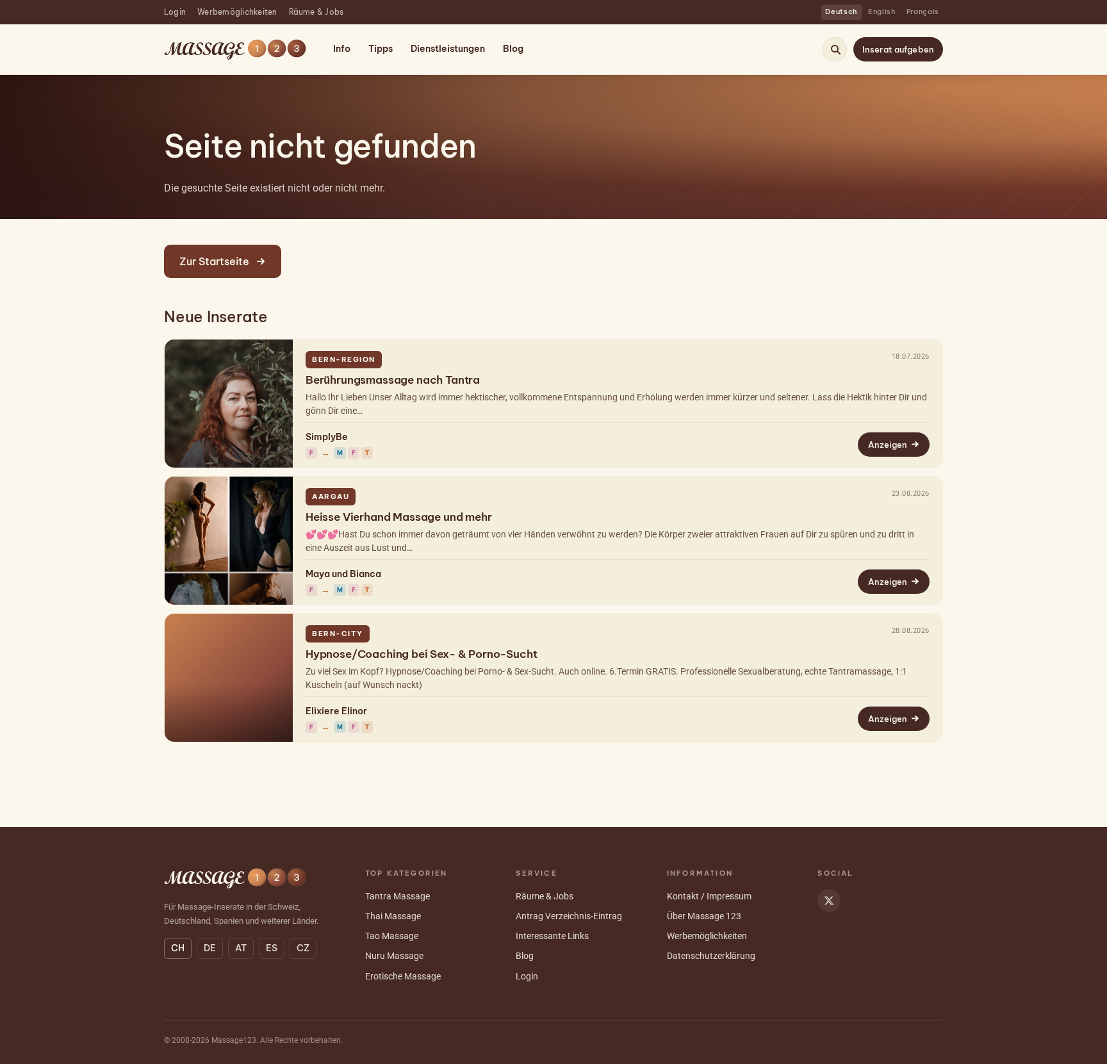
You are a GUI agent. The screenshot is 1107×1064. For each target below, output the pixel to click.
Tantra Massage (397, 896)
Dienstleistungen (448, 48)
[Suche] (835, 49)
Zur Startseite (214, 261)
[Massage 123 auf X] (828, 900)
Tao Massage (391, 936)
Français (922, 11)
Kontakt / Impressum (709, 896)
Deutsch (841, 11)
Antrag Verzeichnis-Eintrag (569, 916)
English (882, 11)
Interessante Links (552, 936)
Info (341, 48)
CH (177, 948)
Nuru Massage (394, 956)
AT (241, 948)
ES (271, 948)
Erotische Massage (403, 976)
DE (210, 948)
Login (175, 12)
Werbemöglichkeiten (237, 12)
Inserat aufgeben (898, 49)
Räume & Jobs (316, 12)
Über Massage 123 (704, 916)
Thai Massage (393, 916)
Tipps (380, 48)
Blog (513, 48)
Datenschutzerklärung (711, 956)
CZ (303, 948)
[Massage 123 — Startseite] (235, 49)
